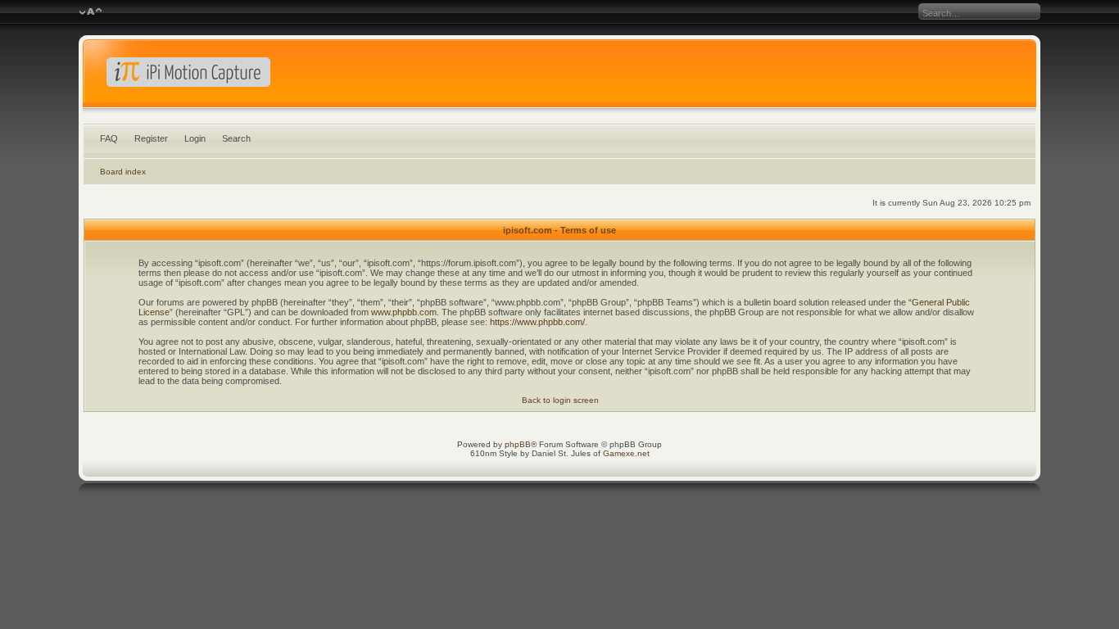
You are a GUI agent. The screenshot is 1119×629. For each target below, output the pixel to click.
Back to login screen (560, 400)
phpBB (518, 444)
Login (195, 138)
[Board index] (560, 77)
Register (151, 138)
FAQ (109, 138)
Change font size (90, 12)
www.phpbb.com (404, 312)
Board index (123, 171)
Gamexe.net (626, 453)
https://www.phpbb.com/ (537, 322)
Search (236, 138)
